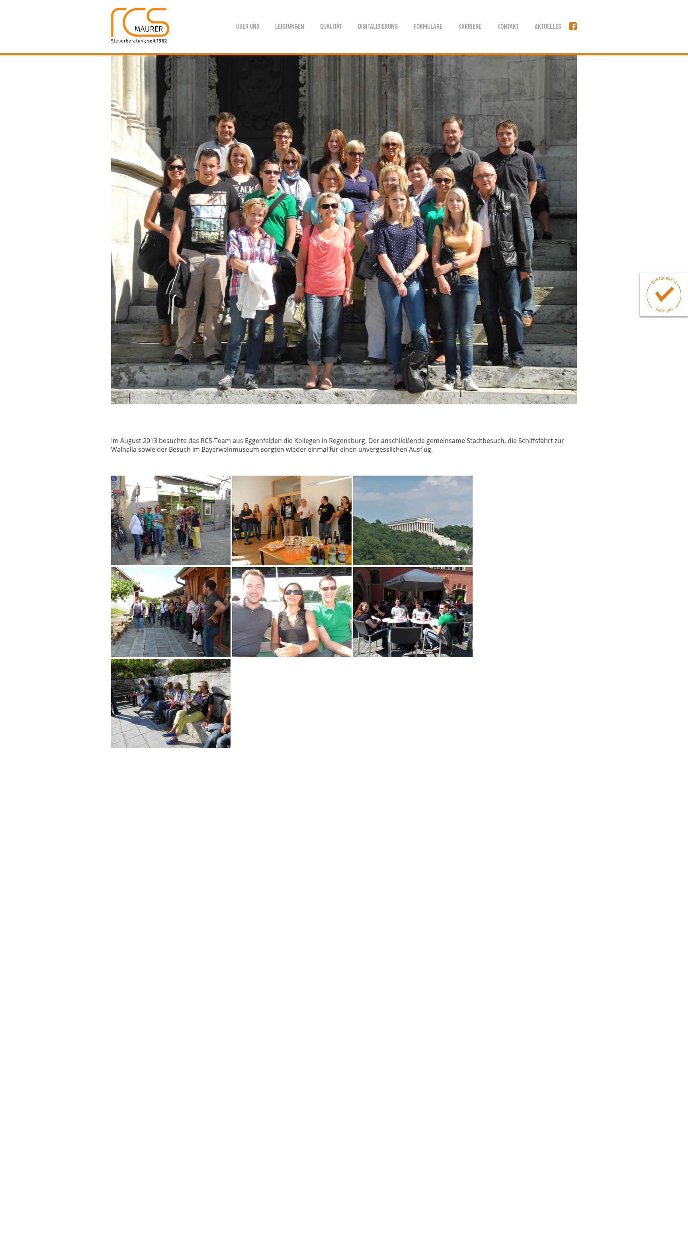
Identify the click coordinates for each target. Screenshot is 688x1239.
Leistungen (289, 27)
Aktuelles (548, 27)
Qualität (331, 27)
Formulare (428, 27)
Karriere (469, 27)
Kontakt (508, 27)
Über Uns (247, 27)
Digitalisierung (378, 27)
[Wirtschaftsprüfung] (664, 294)
